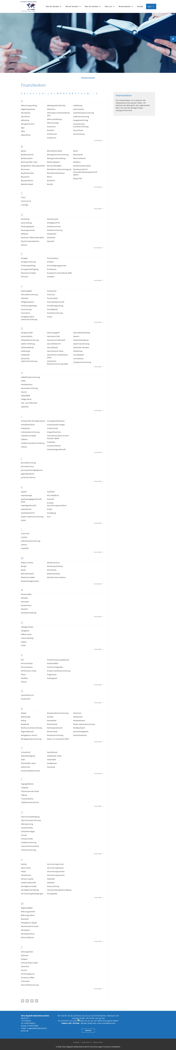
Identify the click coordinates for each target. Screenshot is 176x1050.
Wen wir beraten (91, 6)
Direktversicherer (54, 226)
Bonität (50, 184)
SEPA (23, 759)
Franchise (51, 294)
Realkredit (25, 724)
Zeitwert (24, 959)
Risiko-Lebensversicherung (84, 724)
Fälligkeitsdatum (27, 302)
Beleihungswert (53, 162)
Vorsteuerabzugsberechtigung (59, 890)
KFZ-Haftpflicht (53, 495)
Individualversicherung (30, 432)
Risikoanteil (77, 717)
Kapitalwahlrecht (28, 513)
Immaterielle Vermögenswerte (33, 421)
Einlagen (24, 258)
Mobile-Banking (53, 573)
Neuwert (24, 609)
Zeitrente (24, 955)
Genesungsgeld (53, 332)
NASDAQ (24, 598)
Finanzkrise (25, 313)
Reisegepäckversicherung (31, 739)
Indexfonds (25, 428)
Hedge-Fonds (26, 399)
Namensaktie (26, 594)
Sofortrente (25, 767)
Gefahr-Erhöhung (28, 344)
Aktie (23, 131)
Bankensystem (27, 158)
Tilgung (24, 795)
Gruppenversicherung (82, 362)
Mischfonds (51, 570)
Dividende (51, 237)
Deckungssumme (28, 230)
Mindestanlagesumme (30, 581)
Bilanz (49, 177)
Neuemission (26, 605)
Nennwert (25, 602)
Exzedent (50, 276)
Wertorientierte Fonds (30, 926)
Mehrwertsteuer (27, 573)
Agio (22, 128)
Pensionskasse (27, 667)
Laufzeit (24, 537)
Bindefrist (51, 180)
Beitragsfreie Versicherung (57, 154)
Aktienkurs (51, 109)
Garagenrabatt (27, 332)
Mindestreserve (53, 562)
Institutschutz (52, 428)
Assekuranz (51, 138)
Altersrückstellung (54, 119)
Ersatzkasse (51, 269)
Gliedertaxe (77, 351)
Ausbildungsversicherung (83, 113)
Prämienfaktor (52, 663)
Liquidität (25, 548)
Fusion (49, 317)
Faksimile (24, 298)
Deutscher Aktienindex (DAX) (32, 237)
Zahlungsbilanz (27, 952)
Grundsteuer (78, 358)
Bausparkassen (27, 180)
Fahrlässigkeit (26, 291)
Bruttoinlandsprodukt (82, 166)
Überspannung (27, 824)
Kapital (24, 492)
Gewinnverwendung (81, 344)
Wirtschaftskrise (27, 937)
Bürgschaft (77, 178)
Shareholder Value (28, 763)
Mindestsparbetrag (54, 566)
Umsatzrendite (27, 839)
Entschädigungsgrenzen (56, 265)
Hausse (24, 392)
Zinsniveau (25, 981)
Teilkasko (24, 787)
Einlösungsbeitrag (28, 265)
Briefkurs (77, 162)
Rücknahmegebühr (81, 731)
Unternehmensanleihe (30, 846)
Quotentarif (25, 699)
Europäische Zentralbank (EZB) (59, 273)
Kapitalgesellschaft (28, 505)
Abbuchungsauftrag (29, 105)
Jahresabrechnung (28, 463)
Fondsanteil (51, 291)
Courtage (24, 205)
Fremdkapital (52, 309)
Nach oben (98, 140)
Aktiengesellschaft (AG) (56, 105)
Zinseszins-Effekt (27, 977)
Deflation (24, 234)
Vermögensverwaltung (30, 890)
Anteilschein (52, 134)
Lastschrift (25, 533)
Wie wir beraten (71, 6)
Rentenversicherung (55, 735)
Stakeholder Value (54, 756)
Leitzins (24, 545)
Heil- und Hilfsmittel (29, 403)
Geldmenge (25, 351)
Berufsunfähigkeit (54, 166)
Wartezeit (25, 919)
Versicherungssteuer (55, 868)
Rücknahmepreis (80, 735)
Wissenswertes (125, 6)
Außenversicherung (81, 116)
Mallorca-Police (27, 562)
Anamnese (51, 126)
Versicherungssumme (56, 871)
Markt (23, 570)
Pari (22, 660)
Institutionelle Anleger (56, 424)
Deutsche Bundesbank (30, 241)
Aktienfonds (26, 135)
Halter (23, 381)
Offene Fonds (26, 634)
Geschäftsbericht (54, 344)
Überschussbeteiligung (30, 817)
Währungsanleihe (28, 911)
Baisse (23, 151)
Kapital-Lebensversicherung (32, 516)
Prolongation (52, 678)
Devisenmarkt (52, 219)
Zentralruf (25, 966)
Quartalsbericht (27, 695)
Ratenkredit (25, 717)
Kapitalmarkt (26, 509)
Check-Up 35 (26, 201)
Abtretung (25, 120)
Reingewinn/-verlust (29, 735)
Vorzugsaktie (52, 893)
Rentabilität (51, 720)
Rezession (77, 713)
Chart (23, 197)
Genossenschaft (53, 336)
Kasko (23, 520)
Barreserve (25, 169)
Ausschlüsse (78, 130)
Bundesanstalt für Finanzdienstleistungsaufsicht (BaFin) (85, 172)
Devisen (24, 245)
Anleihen (50, 130)
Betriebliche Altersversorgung (59, 169)
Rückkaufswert (79, 728)
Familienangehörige (29, 306)
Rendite (50, 717)
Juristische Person (28, 477)
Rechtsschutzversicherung (31, 728)
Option (23, 642)
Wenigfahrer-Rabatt (29, 923)
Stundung (51, 767)
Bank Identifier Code (29, 162)
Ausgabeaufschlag (80, 120)
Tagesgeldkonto (27, 784)
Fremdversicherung (55, 313)
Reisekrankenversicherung (57, 713)
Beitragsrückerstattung (56, 158)
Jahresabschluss (27, 466)
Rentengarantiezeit (54, 728)
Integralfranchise (54, 432)
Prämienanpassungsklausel (58, 660)
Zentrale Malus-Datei (29, 963)
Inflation (24, 439)
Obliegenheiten (27, 627)
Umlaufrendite (27, 828)
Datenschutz (98, 1042)
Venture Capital (27, 879)
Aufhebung (77, 105)
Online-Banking (27, 638)
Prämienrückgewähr (55, 667)
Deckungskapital (27, 226)
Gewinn (76, 336)
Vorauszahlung (53, 886)
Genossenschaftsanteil (56, 340)
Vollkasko (50, 882)
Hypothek (24, 407)
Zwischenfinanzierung (30, 985)
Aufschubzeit (78, 109)
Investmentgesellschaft (56, 449)
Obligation (25, 631)
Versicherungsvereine (56, 875)
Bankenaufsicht (27, 154)
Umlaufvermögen (28, 831)
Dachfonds (25, 219)
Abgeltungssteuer (28, 109)
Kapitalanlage (26, 495)
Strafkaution (52, 763)
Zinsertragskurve (27, 974)
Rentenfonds (52, 724)
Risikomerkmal (79, 720)
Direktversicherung (54, 230)
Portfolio (24, 678)
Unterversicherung (28, 850)
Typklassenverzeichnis (30, 802)
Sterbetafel (51, 759)
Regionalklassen (27, 731)
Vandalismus (26, 875)
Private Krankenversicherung (58, 671)
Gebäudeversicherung (30, 340)
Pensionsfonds (27, 663)
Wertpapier (25, 930)
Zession (24, 970)
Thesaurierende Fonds (30, 791)
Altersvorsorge (53, 123)
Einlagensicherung (28, 262)
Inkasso (24, 447)
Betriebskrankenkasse (56, 173)
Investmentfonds (54, 446)
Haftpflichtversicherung (30, 377)
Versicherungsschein (55, 864)
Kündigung (51, 513)
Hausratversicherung (29, 388)
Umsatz (24, 835)
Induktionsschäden (28, 435)
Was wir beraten (52, 6)
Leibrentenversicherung (30, 541)
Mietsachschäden (28, 577)
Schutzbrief (25, 752)
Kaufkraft (50, 492)
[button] (22, 1000)
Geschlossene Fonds (55, 351)
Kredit (49, 509)
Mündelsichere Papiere (56, 577)
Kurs (49, 516)
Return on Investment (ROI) (58, 739)
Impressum (86, 1042)
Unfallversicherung (28, 842)
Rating (23, 720)
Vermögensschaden (29, 886)
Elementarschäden (28, 273)
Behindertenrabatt (54, 151)
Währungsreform (28, 915)
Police (23, 674)
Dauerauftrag (26, 223)
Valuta (23, 871)
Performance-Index (28, 671)
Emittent (50, 262)
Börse (75, 151)
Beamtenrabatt (27, 184)
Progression (52, 674)
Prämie (24, 682)
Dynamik (50, 241)
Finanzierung (26, 309)
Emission (24, 276)
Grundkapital (78, 355)
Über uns (108, 6)
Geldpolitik (25, 355)
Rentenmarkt (52, 731)
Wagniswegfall (27, 908)
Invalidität (51, 442)
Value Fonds (26, 868)
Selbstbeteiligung (28, 756)
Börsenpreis (78, 154)
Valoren (24, 864)
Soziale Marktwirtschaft (30, 771)
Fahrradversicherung (29, 294)
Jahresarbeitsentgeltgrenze (32, 470)
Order (23, 645)
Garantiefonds (26, 336)
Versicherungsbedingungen (32, 893)
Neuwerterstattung (28, 613)
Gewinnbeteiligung (80, 340)
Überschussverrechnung (31, 820)
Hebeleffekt (25, 395)
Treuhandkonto (27, 799)
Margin (24, 566)
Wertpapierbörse (28, 934)
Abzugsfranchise (27, 124)
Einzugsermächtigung (29, 269)
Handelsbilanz (26, 384)
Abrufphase (25, 113)
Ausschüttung (78, 134)
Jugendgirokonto (27, 474)
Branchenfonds (79, 158)
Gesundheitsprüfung (81, 332)
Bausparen (25, 177)
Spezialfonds (52, 752)
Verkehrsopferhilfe (28, 882)
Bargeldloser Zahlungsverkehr (33, 166)
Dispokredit (51, 234)
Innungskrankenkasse (56, 421)
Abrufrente (25, 116)
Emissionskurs (53, 258)
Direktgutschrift (53, 223)
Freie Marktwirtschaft (55, 302)
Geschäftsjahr (52, 347)
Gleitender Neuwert (81, 347)
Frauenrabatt (52, 298)
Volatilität (51, 879)
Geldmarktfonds (27, 347)
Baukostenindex (27, 173)
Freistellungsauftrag (55, 306)
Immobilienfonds (28, 424)
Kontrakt (50, 499)
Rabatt (23, 713)
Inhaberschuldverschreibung (32, 443)
